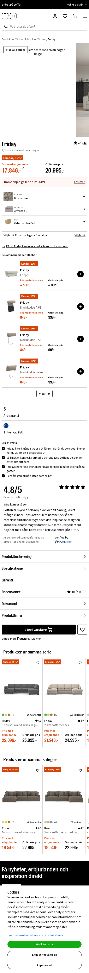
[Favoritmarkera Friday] (82, 629)
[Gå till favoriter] (65, 16)
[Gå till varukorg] (75, 16)
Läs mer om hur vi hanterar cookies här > (35, 935)
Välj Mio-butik (75, 4)
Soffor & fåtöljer (26, 39)
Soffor (42, 39)
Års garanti (11, 415)
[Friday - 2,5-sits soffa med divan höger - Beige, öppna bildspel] (38, 90)
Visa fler (44, 393)
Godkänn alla (44, 944)
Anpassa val (44, 965)
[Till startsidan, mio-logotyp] (9, 16)
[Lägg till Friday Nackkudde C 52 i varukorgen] (80, 339)
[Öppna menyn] (85, 16)
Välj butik (80, 235)
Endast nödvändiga (44, 954)
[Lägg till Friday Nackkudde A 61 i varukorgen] (80, 306)
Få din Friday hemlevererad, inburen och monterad (37, 246)
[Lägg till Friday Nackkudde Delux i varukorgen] (80, 371)
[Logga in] (55, 16)
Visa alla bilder (15, 50)
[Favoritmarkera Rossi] (37, 770)
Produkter (8, 39)
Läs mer (79, 182)
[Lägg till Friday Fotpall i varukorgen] (80, 274)
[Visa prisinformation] (23, 168)
